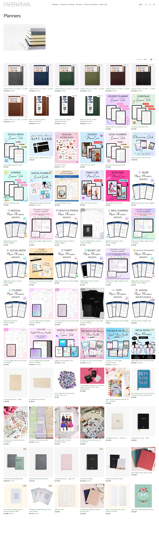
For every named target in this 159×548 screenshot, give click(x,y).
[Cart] (154, 4)
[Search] (146, 4)
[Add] (127, 122)
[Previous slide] (6, 75)
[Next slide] (25, 75)
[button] (146, 60)
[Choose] (50, 153)
